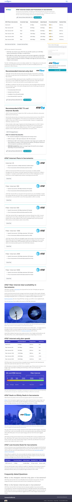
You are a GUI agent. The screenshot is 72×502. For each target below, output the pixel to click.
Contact (45, 500)
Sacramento (17, 289)
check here (10, 301)
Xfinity (5, 400)
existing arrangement (26, 330)
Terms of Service (50, 500)
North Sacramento (8, 298)
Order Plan (8, 178)
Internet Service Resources (62, 497)
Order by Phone (25, 17)
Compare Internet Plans (22, 44)
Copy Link (64, 46)
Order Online (37, 17)
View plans (57, 70)
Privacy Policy (56, 500)
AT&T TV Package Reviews (12, 132)
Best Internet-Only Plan (10, 44)
